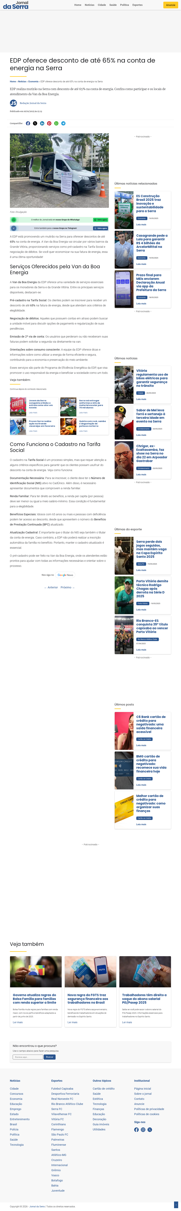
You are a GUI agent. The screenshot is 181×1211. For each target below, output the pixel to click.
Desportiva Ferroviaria (65, 1093)
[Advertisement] (90, 31)
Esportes (137, 4)
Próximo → (68, 587)
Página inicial (142, 1088)
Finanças (98, 1109)
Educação (16, 1104)
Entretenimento (20, 1119)
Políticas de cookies (146, 1114)
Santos (55, 1150)
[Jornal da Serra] (15, 5)
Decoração (99, 1119)
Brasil (13, 1124)
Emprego (15, 1109)
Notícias (89, 4)
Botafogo (57, 1180)
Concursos (16, 1093)
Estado (14, 1114)
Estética (98, 1099)
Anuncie (170, 5)
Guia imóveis (101, 1124)
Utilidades (99, 1129)
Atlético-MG (58, 1155)
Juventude (58, 1190)
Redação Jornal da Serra (33, 103)
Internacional (59, 1165)
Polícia (14, 1129)
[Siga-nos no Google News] (59, 575)
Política (124, 4)
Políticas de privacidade (149, 1109)
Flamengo (57, 1129)
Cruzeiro (56, 1160)
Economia (33, 81)
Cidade (102, 4)
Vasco (55, 1175)
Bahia (54, 1185)
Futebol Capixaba (62, 1088)
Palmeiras (57, 1139)
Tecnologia (17, 1144)
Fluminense (58, 1144)
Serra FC (56, 1109)
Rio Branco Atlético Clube (67, 1104)
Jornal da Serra (37, 1206)
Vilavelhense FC (61, 1114)
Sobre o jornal (143, 1093)
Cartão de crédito (104, 1088)
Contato (139, 1099)
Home (77, 4)
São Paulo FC (59, 1134)
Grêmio (56, 1170)
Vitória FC (57, 1119)
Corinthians (58, 1124)
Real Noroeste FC (62, 1099)
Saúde (113, 4)
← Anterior (51, 587)
